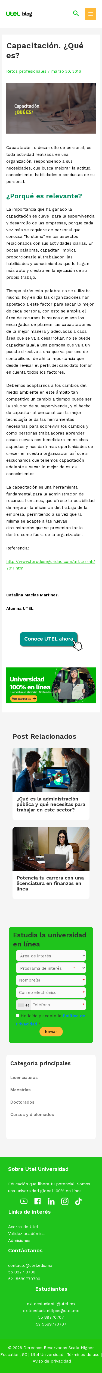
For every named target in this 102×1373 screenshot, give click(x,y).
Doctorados (22, 1102)
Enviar (51, 1031)
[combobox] (23, 1005)
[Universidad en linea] (51, 685)
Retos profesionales (26, 71)
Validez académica (26, 1233)
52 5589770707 (51, 1324)
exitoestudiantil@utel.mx (51, 1303)
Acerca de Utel (23, 1226)
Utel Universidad (47, 1354)
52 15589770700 (24, 1278)
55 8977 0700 (21, 1272)
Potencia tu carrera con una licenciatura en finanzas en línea (50, 883)
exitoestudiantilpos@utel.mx (51, 1310)
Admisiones (19, 1240)
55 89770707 (51, 1317)
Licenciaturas (24, 1077)
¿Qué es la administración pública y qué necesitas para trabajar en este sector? (51, 804)
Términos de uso (83, 1354)
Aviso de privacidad (52, 1361)
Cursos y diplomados (32, 1114)
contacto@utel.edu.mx (30, 1265)
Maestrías (20, 1089)
